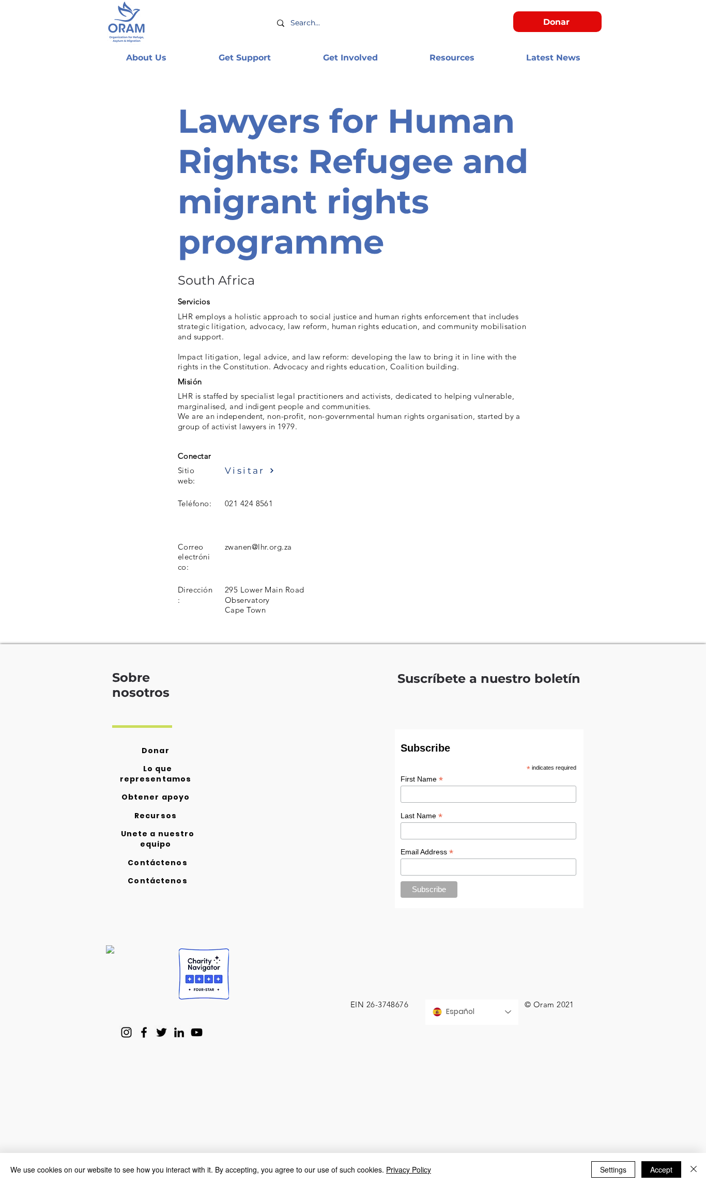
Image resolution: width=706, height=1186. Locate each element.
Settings (613, 1169)
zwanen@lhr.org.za (258, 547)
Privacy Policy (408, 1169)
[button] (146, 57)
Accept (661, 1169)
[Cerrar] (693, 1169)
